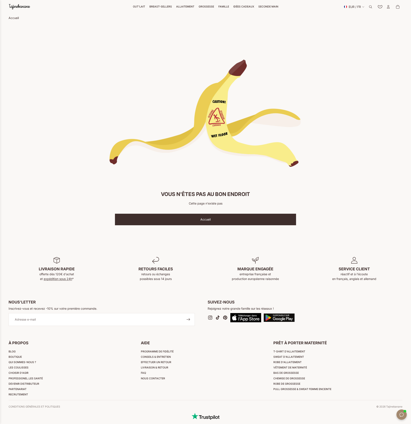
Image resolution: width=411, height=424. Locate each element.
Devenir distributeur (24, 383)
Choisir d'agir (18, 372)
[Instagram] (210, 317)
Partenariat (18, 389)
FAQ (143, 372)
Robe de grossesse (286, 383)
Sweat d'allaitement (288, 356)
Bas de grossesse (286, 372)
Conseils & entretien (156, 356)
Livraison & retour (154, 367)
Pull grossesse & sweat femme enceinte (302, 389)
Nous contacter (153, 378)
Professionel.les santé (26, 378)
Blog (12, 351)
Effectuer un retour (156, 362)
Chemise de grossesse (289, 378)
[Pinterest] (225, 317)
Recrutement (18, 394)
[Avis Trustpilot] (205, 416)
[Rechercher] (370, 7)
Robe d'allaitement (287, 362)
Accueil (205, 219)
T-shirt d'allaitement (289, 351)
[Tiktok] (217, 317)
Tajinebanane (394, 406)
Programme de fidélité (157, 351)
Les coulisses (18, 367)
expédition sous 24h (58, 279)
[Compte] (388, 7)
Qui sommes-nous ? (22, 362)
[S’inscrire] (188, 319)
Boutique (15, 356)
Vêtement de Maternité (290, 367)
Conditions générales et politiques (34, 406)
